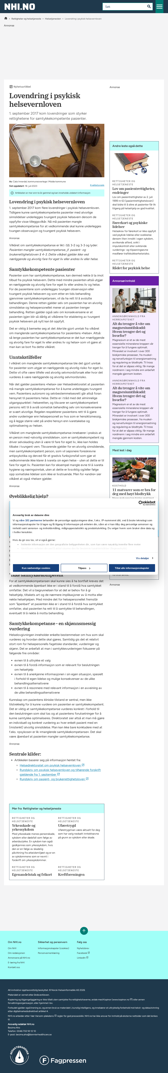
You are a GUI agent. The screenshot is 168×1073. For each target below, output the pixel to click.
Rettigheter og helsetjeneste (26, 18)
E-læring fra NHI (16, 962)
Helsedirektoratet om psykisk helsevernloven (50, 765)
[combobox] (121, 6)
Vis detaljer (142, 558)
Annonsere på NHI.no (19, 957)
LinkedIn (81, 957)
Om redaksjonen (16, 953)
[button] (159, 6)
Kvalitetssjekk (97, 185)
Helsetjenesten (53, 18)
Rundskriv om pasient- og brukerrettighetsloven (52, 779)
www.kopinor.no (121, 999)
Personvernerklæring (48, 953)
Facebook (82, 953)
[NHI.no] (6, 18)
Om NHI (12, 948)
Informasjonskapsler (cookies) (53, 948)
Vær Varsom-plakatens (42, 1016)
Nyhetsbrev (83, 948)
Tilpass (82, 568)
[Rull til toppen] (84, 931)
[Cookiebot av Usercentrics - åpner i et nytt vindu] (141, 503)
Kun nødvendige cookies (36, 568)
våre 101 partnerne (30, 520)
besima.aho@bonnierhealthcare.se (34, 1034)
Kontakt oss (14, 967)
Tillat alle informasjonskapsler (132, 568)
